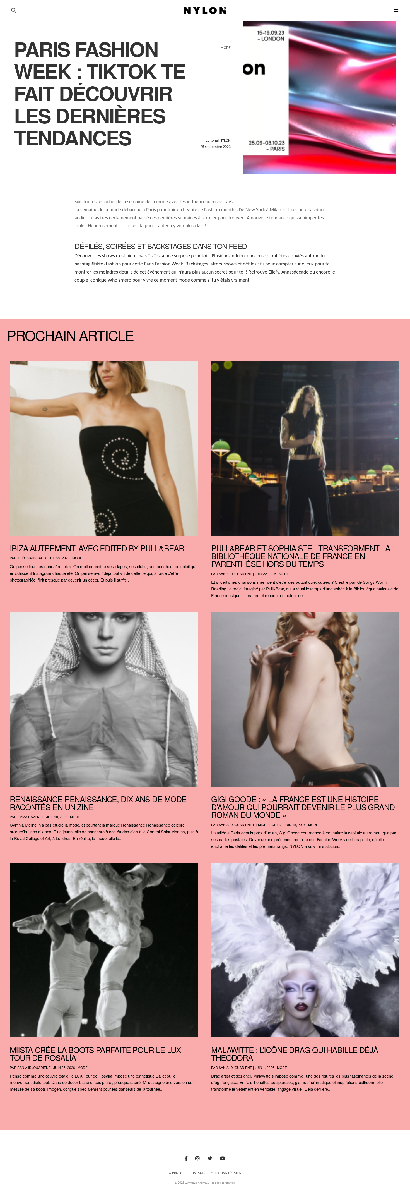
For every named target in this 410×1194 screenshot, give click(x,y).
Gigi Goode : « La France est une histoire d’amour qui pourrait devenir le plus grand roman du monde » (303, 806)
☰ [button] (396, 10)
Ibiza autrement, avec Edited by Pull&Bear (97, 548)
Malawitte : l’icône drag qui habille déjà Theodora (294, 1053)
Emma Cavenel (30, 816)
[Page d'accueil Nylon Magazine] (205, 10)
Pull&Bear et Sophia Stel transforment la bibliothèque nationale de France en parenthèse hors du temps (300, 555)
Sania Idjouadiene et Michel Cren (250, 824)
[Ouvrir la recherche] (13, 10)
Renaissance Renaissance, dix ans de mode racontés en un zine (98, 802)
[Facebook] (186, 1159)
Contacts (197, 1173)
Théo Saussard (31, 558)
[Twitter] (209, 1159)
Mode (77, 558)
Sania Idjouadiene (235, 573)
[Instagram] (197, 1159)
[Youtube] (222, 1159)
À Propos (176, 1173)
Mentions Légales (226, 1173)
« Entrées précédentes (19, 1104)
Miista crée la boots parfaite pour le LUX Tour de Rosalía (95, 1053)
